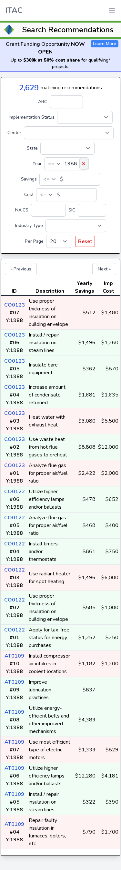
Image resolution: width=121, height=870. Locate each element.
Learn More (104, 44)
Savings (29, 179)
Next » (104, 269)
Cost (29, 194)
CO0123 (14, 304)
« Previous (20, 269)
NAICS (21, 210)
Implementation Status (32, 117)
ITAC (14, 10)
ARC (42, 102)
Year (37, 164)
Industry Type (29, 225)
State (32, 148)
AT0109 (14, 656)
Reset (85, 241)
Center (14, 133)
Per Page (34, 241)
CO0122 (14, 491)
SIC (71, 210)
